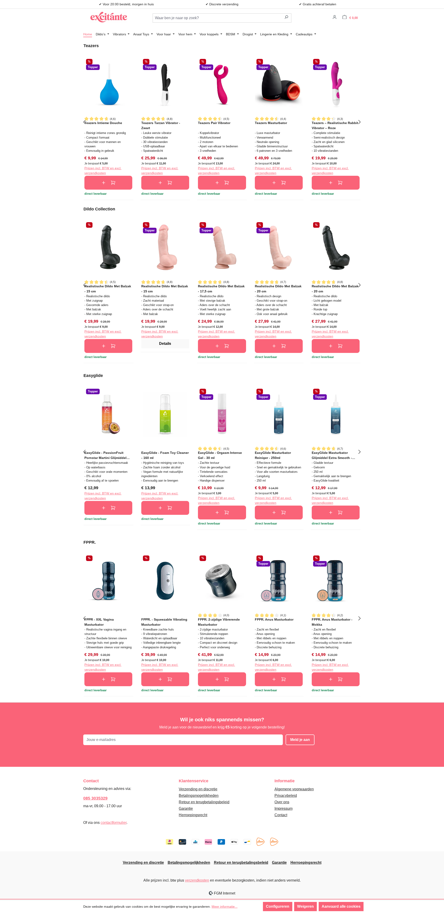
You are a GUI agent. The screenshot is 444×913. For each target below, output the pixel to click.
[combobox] (217, 18)
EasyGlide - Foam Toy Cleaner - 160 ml (165, 455)
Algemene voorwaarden (294, 789)
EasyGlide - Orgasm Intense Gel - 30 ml (220, 455)
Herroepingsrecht (193, 815)
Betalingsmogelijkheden (199, 796)
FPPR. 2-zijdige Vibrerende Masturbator (219, 622)
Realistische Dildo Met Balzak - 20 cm (278, 288)
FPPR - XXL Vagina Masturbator (99, 622)
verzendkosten (197, 880)
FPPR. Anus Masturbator (274, 619)
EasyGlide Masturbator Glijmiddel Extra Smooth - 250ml (332, 455)
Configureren (277, 906)
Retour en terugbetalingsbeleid (204, 802)
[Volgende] (359, 121)
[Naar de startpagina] (108, 17)
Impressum (283, 808)
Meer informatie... (224, 906)
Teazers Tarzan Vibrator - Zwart (160, 125)
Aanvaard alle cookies (341, 906)
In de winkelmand (108, 183)
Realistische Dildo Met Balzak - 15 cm (107, 288)
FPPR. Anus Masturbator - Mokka (332, 622)
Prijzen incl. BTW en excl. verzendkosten (102, 170)
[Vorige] (84, 121)
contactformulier (113, 823)
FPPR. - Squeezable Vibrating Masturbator (164, 622)
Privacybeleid (285, 796)
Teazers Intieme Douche (103, 123)
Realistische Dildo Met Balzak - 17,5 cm (221, 288)
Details (165, 344)
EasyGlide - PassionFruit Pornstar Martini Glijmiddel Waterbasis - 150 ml (105, 455)
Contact (280, 815)
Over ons (281, 802)
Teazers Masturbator (271, 123)
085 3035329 (95, 798)
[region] (222, 121)
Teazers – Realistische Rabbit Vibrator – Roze (335, 125)
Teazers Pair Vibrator (214, 123)
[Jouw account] (335, 17)
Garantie (186, 808)
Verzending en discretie (198, 789)
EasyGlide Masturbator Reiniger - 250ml (273, 455)
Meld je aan (300, 740)
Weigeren (305, 906)
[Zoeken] (286, 18)
